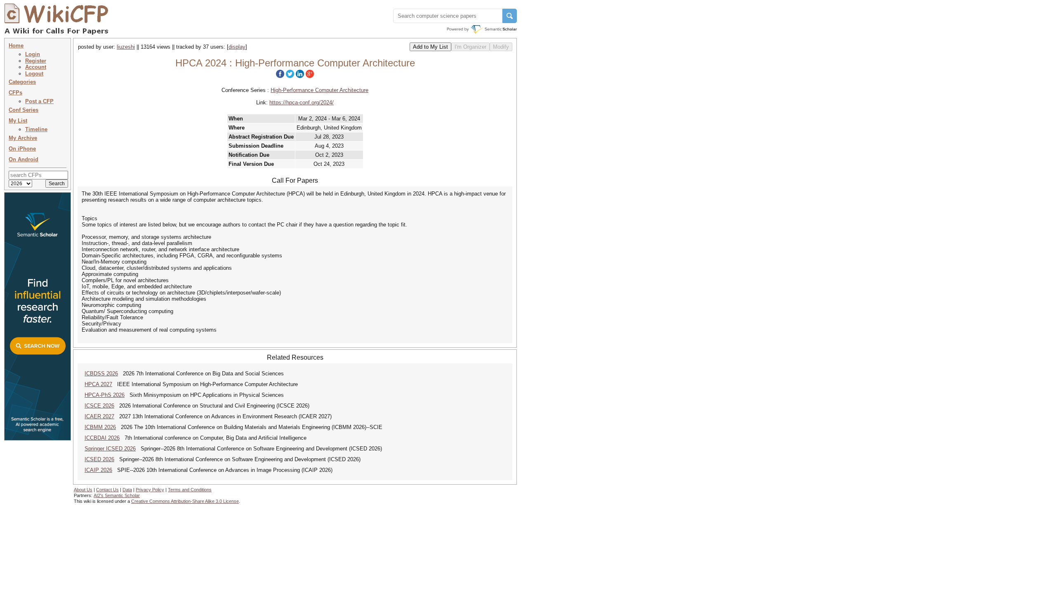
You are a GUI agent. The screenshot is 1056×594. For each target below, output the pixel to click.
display (237, 47)
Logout (34, 74)
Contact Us (107, 489)
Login (32, 54)
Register (35, 61)
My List (18, 121)
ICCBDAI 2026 (102, 438)
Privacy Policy (150, 489)
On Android (23, 159)
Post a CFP (39, 101)
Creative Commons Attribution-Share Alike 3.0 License (185, 501)
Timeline (36, 129)
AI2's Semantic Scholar (117, 495)
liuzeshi (126, 47)
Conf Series (23, 110)
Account (35, 67)
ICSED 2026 (99, 459)
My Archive (23, 138)
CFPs (15, 93)
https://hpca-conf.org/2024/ (301, 102)
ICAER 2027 (99, 416)
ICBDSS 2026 (101, 373)
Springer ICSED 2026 (110, 449)
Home (16, 45)
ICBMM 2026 (100, 427)
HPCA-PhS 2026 (105, 395)
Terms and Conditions (190, 489)
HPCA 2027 (98, 384)
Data (127, 489)
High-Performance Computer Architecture (319, 90)
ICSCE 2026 (99, 406)
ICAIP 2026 (98, 470)
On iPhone (22, 149)
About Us (83, 489)
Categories (22, 82)
